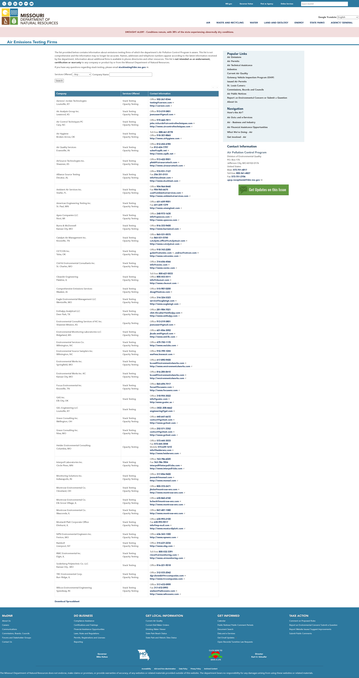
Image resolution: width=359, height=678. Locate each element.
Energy (299, 22)
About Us (232, 101)
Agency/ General (342, 22)
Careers (5, 625)
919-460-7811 (164, 120)
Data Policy (183, 669)
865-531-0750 (161, 237)
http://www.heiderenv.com (164, 453)
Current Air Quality (237, 73)
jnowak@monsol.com (161, 477)
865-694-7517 (164, 383)
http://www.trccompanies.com (166, 578)
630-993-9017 (161, 522)
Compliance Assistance (84, 621)
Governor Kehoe (246, 4)
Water (254, 22)
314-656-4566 (164, 261)
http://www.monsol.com (163, 480)
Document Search (225, 629)
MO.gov (228, 4)
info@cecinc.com (158, 264)
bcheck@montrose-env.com (164, 501)
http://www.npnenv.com (163, 537)
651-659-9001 (164, 201)
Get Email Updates (226, 637)
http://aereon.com (160, 105)
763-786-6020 (164, 459)
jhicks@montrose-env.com (163, 489)
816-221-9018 (164, 565)
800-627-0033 (166, 273)
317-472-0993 (161, 587)
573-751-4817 (240, 169)
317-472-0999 (164, 584)
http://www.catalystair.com (165, 244)
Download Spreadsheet (67, 601)
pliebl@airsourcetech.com (163, 162)
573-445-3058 (161, 443)
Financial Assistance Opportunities (89, 629)
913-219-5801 (164, 111)
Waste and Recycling (230, 22)
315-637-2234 (164, 543)
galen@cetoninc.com (161, 252)
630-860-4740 (164, 498)
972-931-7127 (164, 171)
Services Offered (63, 74)
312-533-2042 (164, 572)
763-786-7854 (161, 462)
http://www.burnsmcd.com (164, 228)
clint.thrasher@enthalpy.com (165, 312)
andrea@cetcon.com (186, 252)
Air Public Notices (236, 93)
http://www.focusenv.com (164, 390)
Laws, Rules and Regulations (86, 633)
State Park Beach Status (156, 633)
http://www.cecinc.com (162, 268)
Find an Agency (267, 4)
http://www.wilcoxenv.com (164, 594)
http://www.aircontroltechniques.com (170, 126)
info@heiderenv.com (160, 450)
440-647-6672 (164, 416)
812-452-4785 (164, 144)
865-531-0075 (164, 234)
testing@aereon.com (161, 102)
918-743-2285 (164, 249)
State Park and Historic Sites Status (161, 637)
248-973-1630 (164, 213)
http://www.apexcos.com (163, 220)
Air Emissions (234, 57)
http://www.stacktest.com (164, 181)
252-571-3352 (164, 428)
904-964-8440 (164, 186)
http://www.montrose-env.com (166, 492)
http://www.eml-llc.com (162, 336)
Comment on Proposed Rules (302, 621)
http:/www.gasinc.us (161, 402)
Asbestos (232, 69)
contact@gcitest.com (161, 419)
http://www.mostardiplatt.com (166, 528)
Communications (9, 629)
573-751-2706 (238, 176)
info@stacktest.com (160, 177)
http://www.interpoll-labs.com (166, 468)
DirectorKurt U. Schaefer (259, 655)
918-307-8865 (164, 135)
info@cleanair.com (159, 280)
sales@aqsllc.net (158, 150)
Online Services (287, 4)
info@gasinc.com (159, 399)
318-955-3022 (164, 395)
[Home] (29, 25)
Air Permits (233, 61)
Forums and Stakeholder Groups (16, 637)
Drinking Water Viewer (156, 629)
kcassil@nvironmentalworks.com (167, 363)
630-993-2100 (164, 519)
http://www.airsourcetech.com (166, 165)
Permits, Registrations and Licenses (89, 637)
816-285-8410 (164, 371)
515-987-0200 (164, 288)
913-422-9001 (164, 159)
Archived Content (210, 669)
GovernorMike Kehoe (102, 655)
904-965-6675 (161, 189)
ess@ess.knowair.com (161, 354)
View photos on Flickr (26, 4)
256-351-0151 (161, 174)
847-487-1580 (164, 510)
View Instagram (10, 4)
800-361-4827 (243, 173)
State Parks (317, 22)
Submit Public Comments (300, 633)
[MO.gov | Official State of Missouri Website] (144, 655)
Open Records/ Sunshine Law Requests (235, 642)
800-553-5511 (164, 276)
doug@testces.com (160, 292)
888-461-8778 (166, 132)
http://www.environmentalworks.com (170, 366)
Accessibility (146, 669)
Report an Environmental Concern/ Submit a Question (313, 625)
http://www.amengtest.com (165, 208)
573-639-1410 (165, 447)
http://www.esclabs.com (163, 345)
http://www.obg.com (161, 546)
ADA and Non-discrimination (165, 669)
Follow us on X (4, 4)
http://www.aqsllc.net (161, 153)
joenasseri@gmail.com (161, 114)
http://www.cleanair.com (163, 283)
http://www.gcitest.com (163, 423)
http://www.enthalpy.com (164, 315)
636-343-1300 (164, 534)
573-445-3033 (164, 440)
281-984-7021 (164, 309)
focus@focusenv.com (161, 387)
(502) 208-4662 (164, 407)
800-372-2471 (164, 486)
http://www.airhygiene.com (165, 138)
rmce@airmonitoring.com (163, 554)
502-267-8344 (164, 99)
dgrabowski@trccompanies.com (167, 575)
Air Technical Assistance (239, 65)
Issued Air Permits (237, 81)
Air (208, 22)
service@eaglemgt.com (162, 300)
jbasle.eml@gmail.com (161, 333)
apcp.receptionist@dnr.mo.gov (243, 180)
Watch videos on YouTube (21, 4)
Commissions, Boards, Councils (15, 633)
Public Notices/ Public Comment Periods (235, 625)
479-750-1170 (164, 342)
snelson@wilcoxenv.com (162, 590)
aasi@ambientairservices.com (165, 192)
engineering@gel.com (161, 411)
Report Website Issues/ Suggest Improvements (310, 629)
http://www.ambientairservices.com (169, 196)
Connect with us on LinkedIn (15, 4)
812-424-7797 (161, 147)
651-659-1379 (161, 204)
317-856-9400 (164, 474)
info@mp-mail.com (159, 525)
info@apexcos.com (160, 216)
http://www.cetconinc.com (164, 256)
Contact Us (7, 642)
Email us (31, 4)
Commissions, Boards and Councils (245, 89)
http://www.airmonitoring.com (166, 558)
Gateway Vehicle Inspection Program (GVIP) (250, 77)
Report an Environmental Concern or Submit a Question (257, 97)
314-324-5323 (164, 297)
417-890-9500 (164, 359)
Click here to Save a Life (215, 655)
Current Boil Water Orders (157, 625)
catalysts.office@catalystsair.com (167, 240)
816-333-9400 (164, 225)
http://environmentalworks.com (167, 378)
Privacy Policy (196, 669)
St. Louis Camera (236, 85)
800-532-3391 (166, 551)
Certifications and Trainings (86, 625)
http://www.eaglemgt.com (164, 304)
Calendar (221, 621)
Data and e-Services (226, 633)
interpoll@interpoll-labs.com (165, 465)
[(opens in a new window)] (263, 189)
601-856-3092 (164, 330)
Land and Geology (276, 22)
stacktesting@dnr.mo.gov (132, 67)
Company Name (100, 74)
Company (61, 93)
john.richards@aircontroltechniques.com (171, 123)
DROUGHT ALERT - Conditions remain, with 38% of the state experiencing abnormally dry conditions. (179, 32)
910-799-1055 (164, 351)
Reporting (78, 642)
